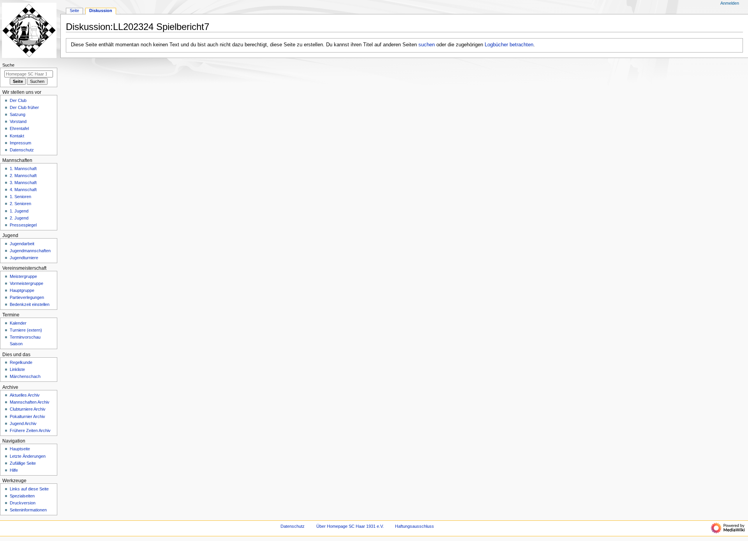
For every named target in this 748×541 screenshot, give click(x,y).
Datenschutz (22, 150)
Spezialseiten (22, 496)
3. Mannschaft (23, 182)
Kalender (18, 323)
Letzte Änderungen (28, 456)
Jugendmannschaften (30, 250)
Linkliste (17, 369)
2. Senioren (20, 203)
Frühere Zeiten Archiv (30, 430)
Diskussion (100, 10)
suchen (426, 44)
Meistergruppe (23, 276)
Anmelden (729, 3)
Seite (74, 10)
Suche (8, 65)
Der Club (18, 100)
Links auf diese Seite (29, 489)
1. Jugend (19, 211)
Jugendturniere (24, 257)
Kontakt (17, 135)
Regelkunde (21, 362)
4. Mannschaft (23, 189)
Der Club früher (24, 107)
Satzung (17, 114)
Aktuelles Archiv (25, 395)
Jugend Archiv (23, 423)
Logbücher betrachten (509, 44)
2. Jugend (19, 218)
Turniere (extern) (26, 330)
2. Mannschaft (23, 175)
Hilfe (14, 470)
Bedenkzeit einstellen (29, 304)
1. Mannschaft (23, 168)
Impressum (20, 143)
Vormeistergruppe (26, 283)
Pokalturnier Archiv (27, 416)
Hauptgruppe (22, 290)
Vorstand (18, 121)
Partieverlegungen (27, 297)
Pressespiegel (23, 225)
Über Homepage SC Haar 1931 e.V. (350, 526)
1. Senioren (20, 196)
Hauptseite (20, 448)
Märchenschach (25, 376)
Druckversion (22, 503)
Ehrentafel (19, 128)
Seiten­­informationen (28, 510)
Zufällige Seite (23, 463)
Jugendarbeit (22, 243)
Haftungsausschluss (414, 526)
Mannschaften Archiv (29, 402)
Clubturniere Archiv (28, 409)
